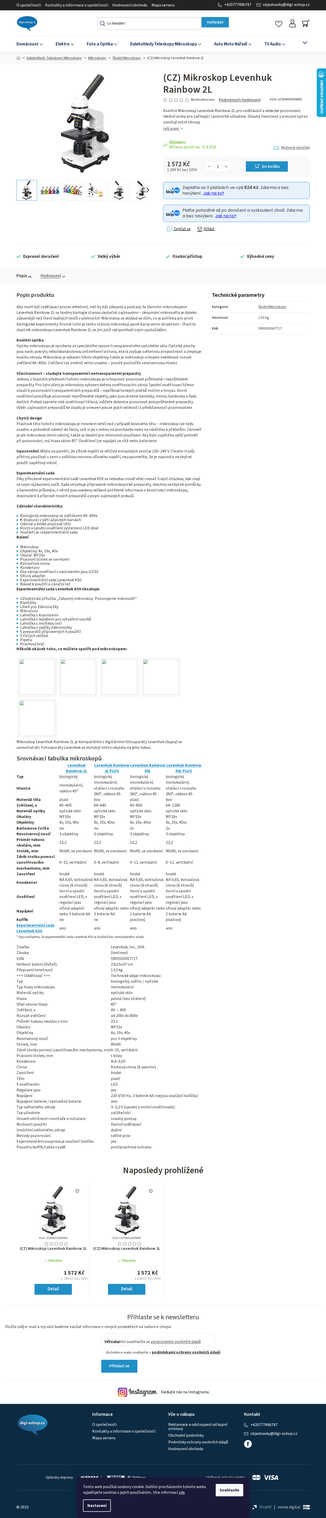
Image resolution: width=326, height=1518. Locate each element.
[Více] (302, 42)
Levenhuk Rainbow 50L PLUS (183, 768)
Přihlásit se (119, 1366)
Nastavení (96, 1505)
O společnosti (28, 5)
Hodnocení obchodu (129, 5)
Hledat (215, 22)
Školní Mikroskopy (272, 306)
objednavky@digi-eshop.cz (286, 4)
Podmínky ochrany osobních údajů (198, 1442)
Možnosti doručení (295, 147)
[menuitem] (32, 44)
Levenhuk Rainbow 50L (147, 768)
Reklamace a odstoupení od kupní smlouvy (197, 1426)
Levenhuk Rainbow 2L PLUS (111, 768)
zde (182, 1492)
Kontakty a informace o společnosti (76, 5)
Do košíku (271, 166)
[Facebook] (248, 1444)
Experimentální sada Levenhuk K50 (35, 928)
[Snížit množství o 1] (209, 166)
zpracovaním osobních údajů (176, 1342)
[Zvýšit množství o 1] (226, 166)
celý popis (171, 128)
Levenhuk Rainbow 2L (76, 768)
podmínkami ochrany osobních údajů (186, 1352)
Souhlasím (229, 1490)
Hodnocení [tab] (50, 276)
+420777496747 (237, 4)
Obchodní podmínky (186, 1435)
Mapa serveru (163, 5)
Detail (53, 1289)
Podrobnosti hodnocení (240, 100)
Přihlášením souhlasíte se (152, 1342)
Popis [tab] (21, 276)
